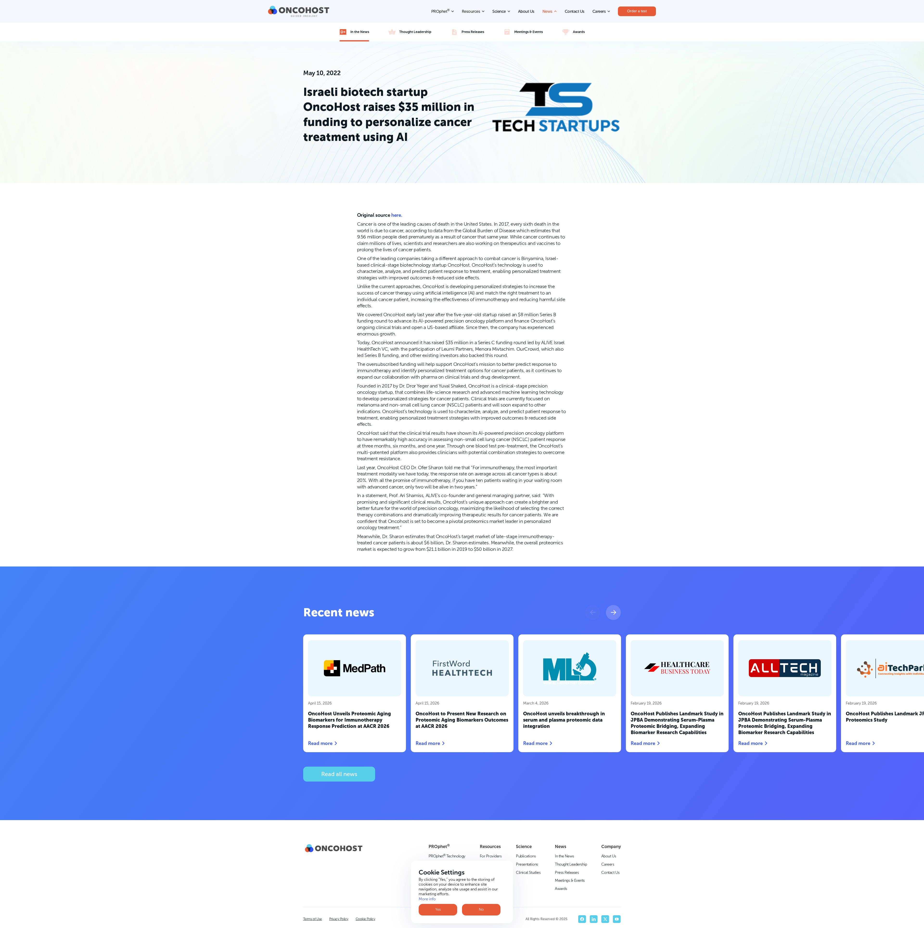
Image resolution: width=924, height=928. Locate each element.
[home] (298, 11)
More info (427, 899)
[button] (592, 612)
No (481, 909)
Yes (438, 909)
